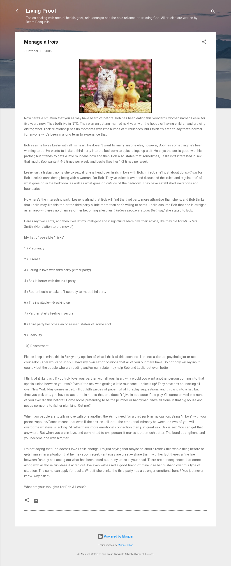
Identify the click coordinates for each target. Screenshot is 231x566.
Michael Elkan (125, 545)
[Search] (213, 12)
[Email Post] (36, 502)
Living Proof (41, 11)
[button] (204, 42)
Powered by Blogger (118, 536)
